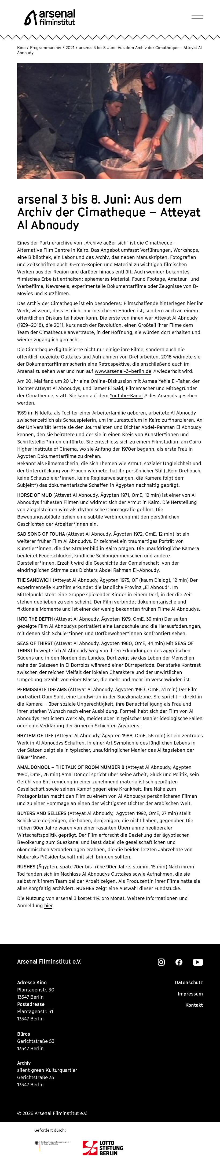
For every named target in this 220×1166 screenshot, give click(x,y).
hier (48, 905)
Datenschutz (189, 982)
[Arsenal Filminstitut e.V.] (49, 17)
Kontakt (194, 1005)
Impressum (190, 994)
